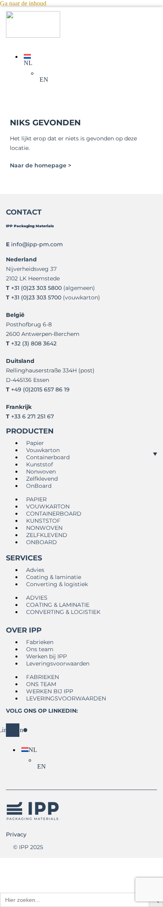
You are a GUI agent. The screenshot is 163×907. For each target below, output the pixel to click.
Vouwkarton (43, 450)
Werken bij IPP (46, 656)
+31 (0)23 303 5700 (36, 297)
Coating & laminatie (53, 577)
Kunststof (39, 464)
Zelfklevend (42, 478)
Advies (35, 569)
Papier (35, 443)
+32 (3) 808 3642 (34, 343)
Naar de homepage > (40, 165)
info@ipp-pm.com (37, 244)
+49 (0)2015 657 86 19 (40, 389)
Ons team (39, 649)
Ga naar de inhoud (23, 3)
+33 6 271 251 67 (32, 416)
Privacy (16, 834)
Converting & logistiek (57, 584)
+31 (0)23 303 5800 (36, 287)
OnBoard (38, 485)
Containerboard (48, 457)
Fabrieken (39, 642)
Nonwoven (41, 471)
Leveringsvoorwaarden (57, 663)
